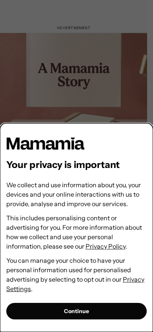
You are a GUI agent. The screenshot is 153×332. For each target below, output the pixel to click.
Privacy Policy (106, 246)
